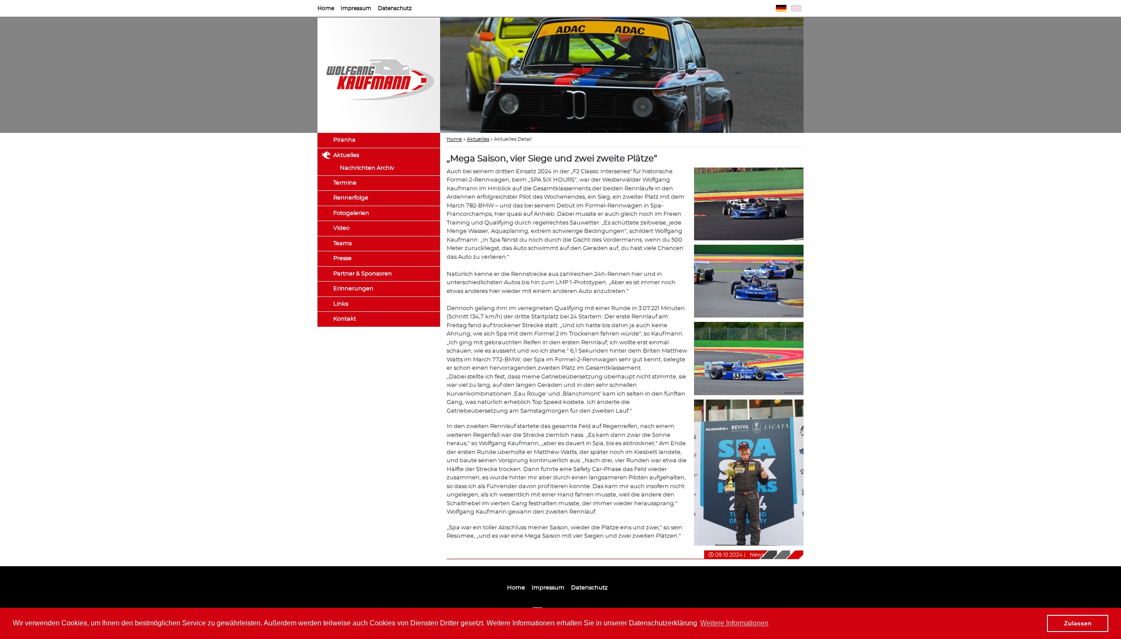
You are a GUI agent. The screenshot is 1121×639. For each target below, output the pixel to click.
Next (816, 75)
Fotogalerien (351, 213)
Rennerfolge (350, 198)
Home (325, 8)
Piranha (344, 140)
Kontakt (344, 319)
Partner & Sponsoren (362, 274)
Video (341, 228)
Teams (342, 243)
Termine (344, 183)
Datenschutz (395, 8)
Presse (342, 258)
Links (340, 304)
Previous (427, 75)
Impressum (356, 8)
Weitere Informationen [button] (734, 623)
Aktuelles (346, 155)
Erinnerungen (353, 289)
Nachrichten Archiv (367, 168)
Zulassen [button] (1078, 623)
